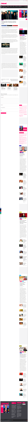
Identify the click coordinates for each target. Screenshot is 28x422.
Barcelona (23, 106)
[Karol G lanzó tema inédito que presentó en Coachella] (21, 264)
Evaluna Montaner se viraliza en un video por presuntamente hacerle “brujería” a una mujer (14, 411)
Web (1, 110)
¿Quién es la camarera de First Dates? (9, 88)
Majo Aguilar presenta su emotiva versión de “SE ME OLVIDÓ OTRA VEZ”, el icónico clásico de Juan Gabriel (25, 71)
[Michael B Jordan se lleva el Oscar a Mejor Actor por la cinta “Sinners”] (21, 390)
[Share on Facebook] (0, 208)
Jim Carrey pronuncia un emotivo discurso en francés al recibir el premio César (24, 395)
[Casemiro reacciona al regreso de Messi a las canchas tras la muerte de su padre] (21, 189)
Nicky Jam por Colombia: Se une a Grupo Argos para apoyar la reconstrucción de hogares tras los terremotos (25, 65)
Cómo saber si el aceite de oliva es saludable (24, 319)
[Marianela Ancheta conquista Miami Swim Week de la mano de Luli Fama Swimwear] (21, 253)
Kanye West (22, 109)
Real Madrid (24, 112)
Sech (19, 113)
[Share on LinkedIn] (0, 212)
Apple (21, 106)
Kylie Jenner (23, 110)
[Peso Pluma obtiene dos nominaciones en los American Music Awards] (21, 381)
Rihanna (25, 112)
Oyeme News (21, 281)
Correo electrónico (3, 107)
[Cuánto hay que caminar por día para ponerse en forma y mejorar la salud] (21, 311)
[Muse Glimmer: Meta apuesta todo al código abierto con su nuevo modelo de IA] (23, 32)
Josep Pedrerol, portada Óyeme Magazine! (22, 154)
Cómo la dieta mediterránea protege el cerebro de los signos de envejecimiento (25, 324)
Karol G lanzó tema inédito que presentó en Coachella (24, 264)
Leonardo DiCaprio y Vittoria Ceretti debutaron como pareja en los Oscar (25, 385)
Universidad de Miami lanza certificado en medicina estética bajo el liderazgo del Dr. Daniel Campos (24, 247)
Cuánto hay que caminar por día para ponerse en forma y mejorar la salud (25, 311)
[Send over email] (0, 213)
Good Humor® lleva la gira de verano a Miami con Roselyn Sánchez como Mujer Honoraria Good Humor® (14, 80)
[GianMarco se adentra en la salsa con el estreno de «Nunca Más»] (21, 78)
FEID (19, 108)
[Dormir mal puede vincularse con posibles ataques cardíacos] (23, 278)
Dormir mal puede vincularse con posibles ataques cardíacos (22, 284)
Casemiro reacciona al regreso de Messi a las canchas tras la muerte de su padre (25, 188)
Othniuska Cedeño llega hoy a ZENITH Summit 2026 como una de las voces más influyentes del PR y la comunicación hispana (25, 258)
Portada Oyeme (21, 151)
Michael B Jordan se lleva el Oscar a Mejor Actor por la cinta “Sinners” (25, 390)
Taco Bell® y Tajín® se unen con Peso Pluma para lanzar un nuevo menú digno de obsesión (25, 83)
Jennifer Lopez (25, 108)
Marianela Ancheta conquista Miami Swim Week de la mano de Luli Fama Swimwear (25, 252)
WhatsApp (22, 114)
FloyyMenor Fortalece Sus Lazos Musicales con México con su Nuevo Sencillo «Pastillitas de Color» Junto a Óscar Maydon (25, 58)
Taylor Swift (25, 113)
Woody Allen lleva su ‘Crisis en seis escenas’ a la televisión (16, 88)
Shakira (23, 113)
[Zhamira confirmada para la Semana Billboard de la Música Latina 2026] (23, 215)
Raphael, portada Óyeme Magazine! (14, 417)
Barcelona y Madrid (25, 106)
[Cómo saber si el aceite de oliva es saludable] (21, 320)
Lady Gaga (25, 110)
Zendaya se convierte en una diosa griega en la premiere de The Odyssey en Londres (24, 241)
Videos (6, 7)
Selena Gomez (21, 113)
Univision (20, 114)
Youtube (23, 114)
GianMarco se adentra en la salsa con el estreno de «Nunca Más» (24, 77)
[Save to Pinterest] (0, 211)
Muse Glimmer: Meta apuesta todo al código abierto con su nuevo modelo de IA (23, 38)
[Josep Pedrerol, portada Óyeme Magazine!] (23, 149)
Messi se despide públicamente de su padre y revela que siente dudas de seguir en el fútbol (24, 199)
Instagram (21, 108)
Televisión (21, 152)
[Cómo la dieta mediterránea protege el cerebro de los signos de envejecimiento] (21, 324)
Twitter (26, 113)
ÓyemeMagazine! (7, 24)
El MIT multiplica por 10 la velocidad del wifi (5, 79)
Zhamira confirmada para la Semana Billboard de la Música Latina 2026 (23, 222)
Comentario (2, 97)
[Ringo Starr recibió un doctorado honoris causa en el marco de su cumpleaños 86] (23, 349)
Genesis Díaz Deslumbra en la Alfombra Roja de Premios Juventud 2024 (14, 408)
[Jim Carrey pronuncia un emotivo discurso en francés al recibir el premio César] (21, 396)
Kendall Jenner (24, 109)
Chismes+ (3, 7)
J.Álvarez (23, 108)
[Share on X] (0, 209)
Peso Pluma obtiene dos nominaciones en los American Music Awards (24, 380)
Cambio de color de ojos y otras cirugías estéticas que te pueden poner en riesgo (24, 305)
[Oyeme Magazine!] (1, 7)
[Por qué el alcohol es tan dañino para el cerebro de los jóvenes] (21, 316)
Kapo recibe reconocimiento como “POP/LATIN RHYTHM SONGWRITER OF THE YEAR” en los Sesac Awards (24, 375)
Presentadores (24, 151)
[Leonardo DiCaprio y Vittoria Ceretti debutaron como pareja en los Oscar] (21, 385)
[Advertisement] (17, 3)
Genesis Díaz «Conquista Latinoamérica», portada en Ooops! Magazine (14, 406)
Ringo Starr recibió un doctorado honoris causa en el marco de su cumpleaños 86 (23, 355)
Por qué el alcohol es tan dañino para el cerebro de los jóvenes (25, 315)
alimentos (20, 106)
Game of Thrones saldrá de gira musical (3, 88)
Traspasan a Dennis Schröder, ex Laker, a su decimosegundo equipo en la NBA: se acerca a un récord (23, 135)
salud (26, 112)
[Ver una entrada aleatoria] (26, 7)
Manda (12, 409)
